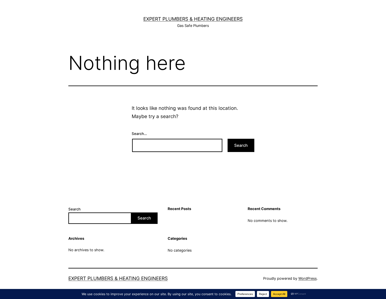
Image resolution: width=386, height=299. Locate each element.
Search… (139, 134)
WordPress (307, 278)
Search (74, 209)
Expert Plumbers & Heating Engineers (193, 19)
